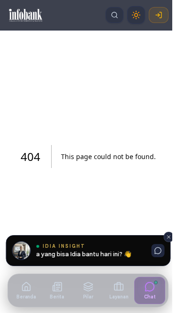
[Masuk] (158, 15)
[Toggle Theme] (136, 15)
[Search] (114, 15)
